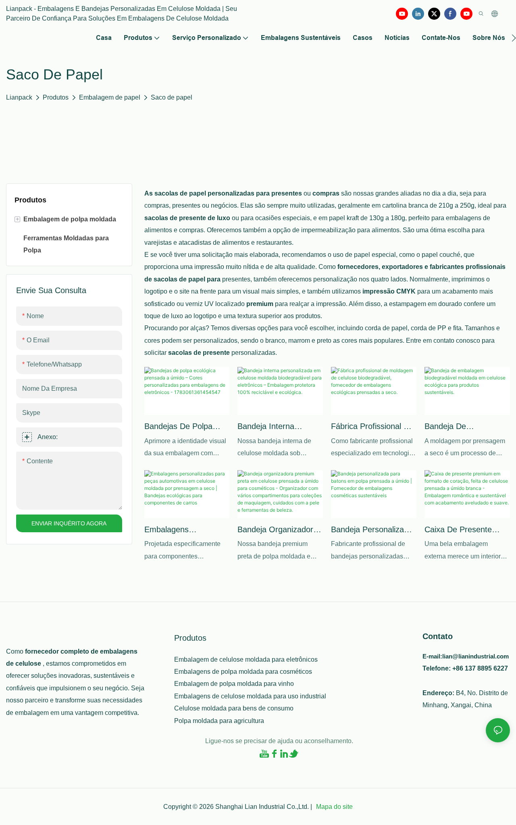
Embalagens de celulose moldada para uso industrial (250, 696)
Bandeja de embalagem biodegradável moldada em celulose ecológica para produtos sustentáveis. (466, 427)
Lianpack (19, 97)
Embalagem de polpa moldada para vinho (234, 683)
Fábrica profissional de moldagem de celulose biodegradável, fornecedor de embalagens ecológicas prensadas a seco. (373, 427)
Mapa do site (333, 806)
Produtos (56, 97)
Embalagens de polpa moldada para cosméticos (243, 671)
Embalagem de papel (109, 97)
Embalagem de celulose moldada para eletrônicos (246, 659)
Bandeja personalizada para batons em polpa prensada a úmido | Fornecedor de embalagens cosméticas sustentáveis (372, 530)
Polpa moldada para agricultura (219, 720)
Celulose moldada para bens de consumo (233, 708)
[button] (514, 38)
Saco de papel (171, 97)
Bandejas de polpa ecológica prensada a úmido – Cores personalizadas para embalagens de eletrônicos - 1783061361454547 (183, 427)
